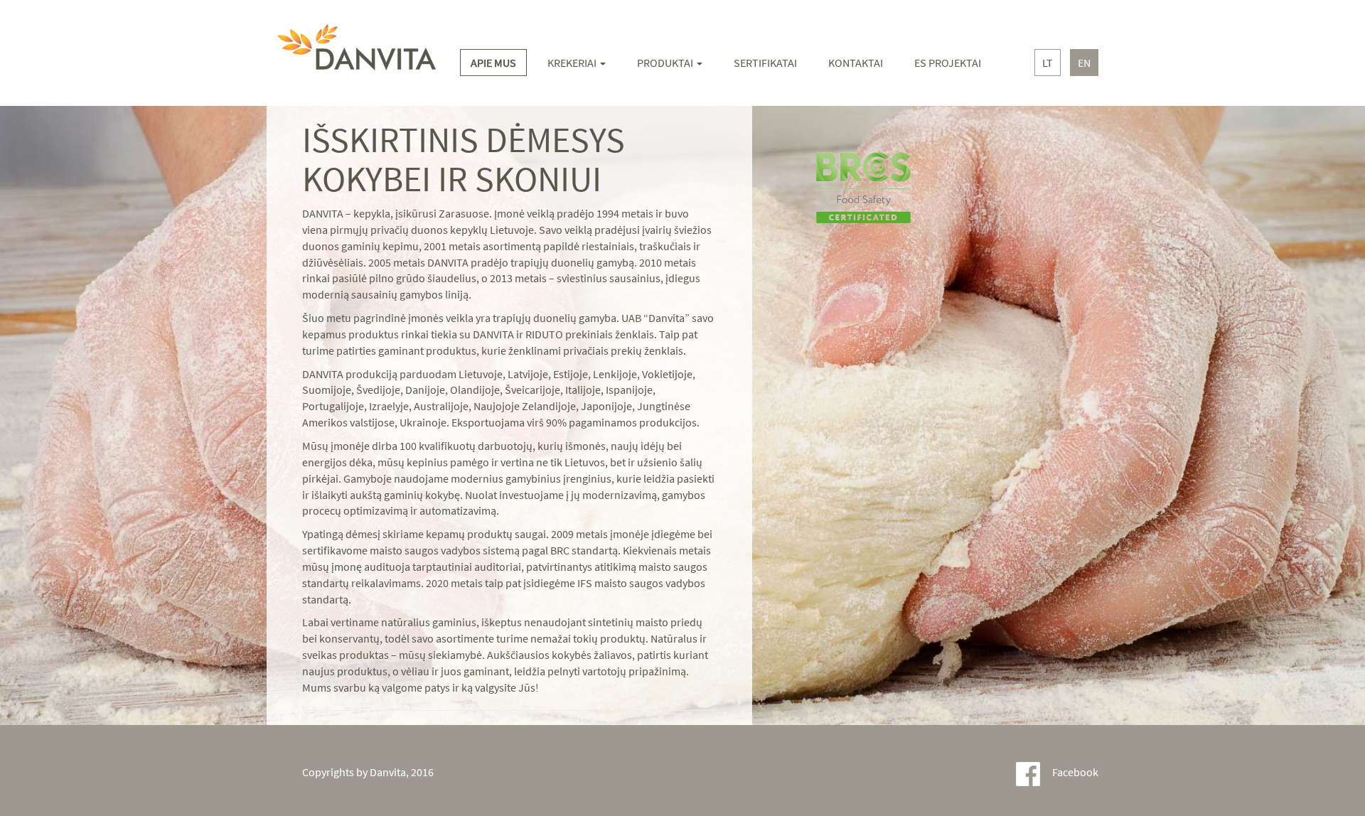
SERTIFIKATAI (765, 62)
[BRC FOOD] (881, 204)
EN (1084, 62)
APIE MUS (493, 62)
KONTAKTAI (855, 62)
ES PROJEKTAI (947, 62)
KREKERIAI (573, 62)
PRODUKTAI (666, 62)
